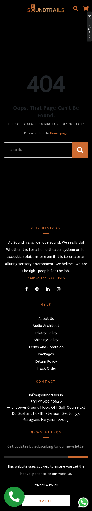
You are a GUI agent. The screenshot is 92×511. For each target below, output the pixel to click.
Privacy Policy (46, 332)
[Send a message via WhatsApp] (83, 502)
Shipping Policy (46, 340)
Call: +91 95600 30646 (46, 278)
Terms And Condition (46, 347)
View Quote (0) (89, 26)
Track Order (46, 368)
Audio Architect (46, 325)
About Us (46, 318)
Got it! (46, 500)
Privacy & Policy (46, 485)
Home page (59, 133)
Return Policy (46, 361)
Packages (46, 354)
